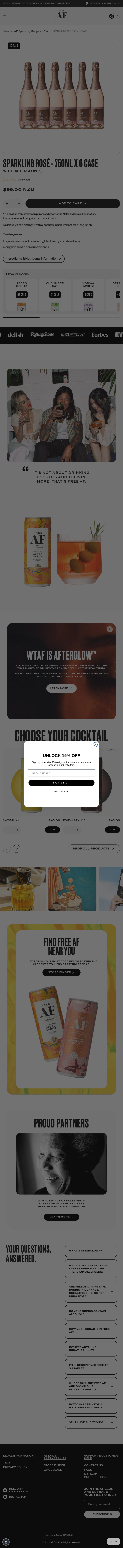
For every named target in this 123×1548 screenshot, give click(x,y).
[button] (6, 1542)
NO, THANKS (61, 792)
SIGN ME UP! (61, 782)
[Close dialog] (95, 744)
